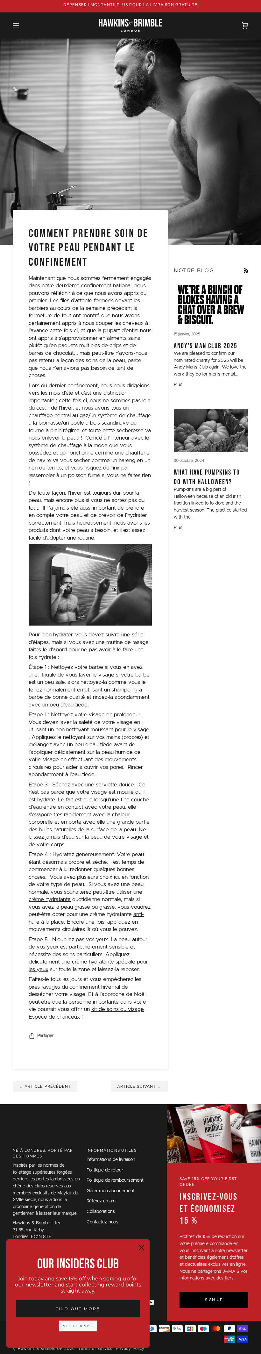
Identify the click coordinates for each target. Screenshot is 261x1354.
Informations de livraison (111, 1159)
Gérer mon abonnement (111, 1191)
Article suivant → (139, 1086)
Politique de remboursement (115, 1180)
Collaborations (101, 1211)
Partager (45, 1036)
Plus (178, 385)
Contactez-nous (102, 1222)
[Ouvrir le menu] (22, 25)
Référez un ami (101, 1201)
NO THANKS (78, 1325)
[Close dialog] (141, 1247)
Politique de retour (105, 1170)
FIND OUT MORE (78, 1308)
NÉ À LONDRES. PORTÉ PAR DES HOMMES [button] (43, 1153)
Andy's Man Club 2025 (205, 345)
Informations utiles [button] (112, 1150)
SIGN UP (214, 1300)
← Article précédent (45, 1086)
